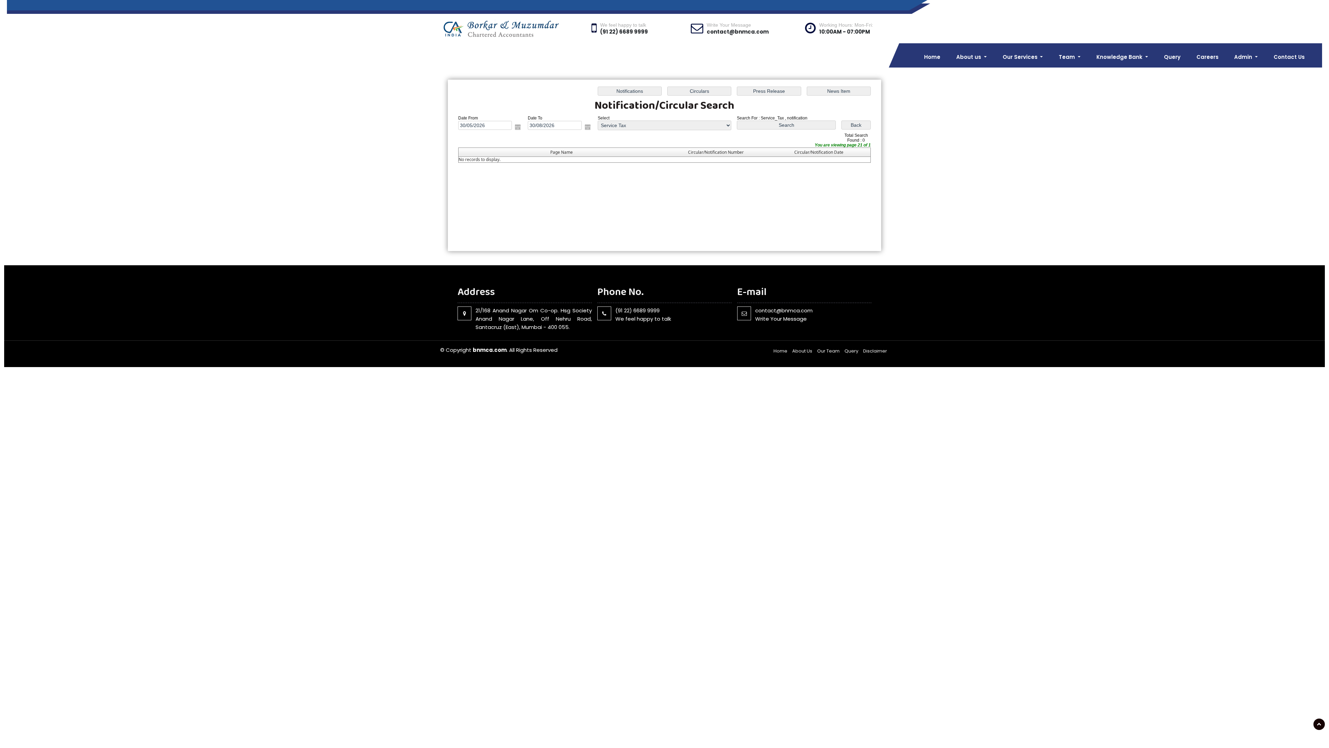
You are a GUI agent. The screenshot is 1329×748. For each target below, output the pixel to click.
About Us (802, 351)
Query (1172, 57)
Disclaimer (875, 351)
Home (932, 57)
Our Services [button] (1021, 57)
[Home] (511, 28)
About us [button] (969, 57)
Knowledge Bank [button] (1120, 57)
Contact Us (1289, 57)
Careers (1207, 57)
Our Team (828, 351)
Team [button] (1067, 57)
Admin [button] (1244, 57)
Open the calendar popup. (518, 127)
